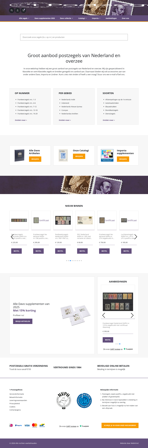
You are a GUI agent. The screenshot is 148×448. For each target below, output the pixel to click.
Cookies (12, 407)
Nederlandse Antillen (70, 114)
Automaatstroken (112, 103)
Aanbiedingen (111, 18)
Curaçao (65, 110)
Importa (95, 18)
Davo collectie (65, 18)
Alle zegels (23, 18)
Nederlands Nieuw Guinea (72, 106)
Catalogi (81, 18)
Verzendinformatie (16, 394)
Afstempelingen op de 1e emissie (118, 99)
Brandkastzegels (111, 110)
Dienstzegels (110, 114)
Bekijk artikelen (22, 321)
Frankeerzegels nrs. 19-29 (27, 114)
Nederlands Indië (68, 99)
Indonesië (65, 103)
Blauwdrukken (111, 106)
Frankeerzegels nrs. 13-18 (27, 110)
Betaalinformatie (15, 397)
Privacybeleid (14, 403)
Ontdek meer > (21, 120)
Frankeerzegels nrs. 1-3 (27, 99)
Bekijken (35, 159)
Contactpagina (15, 410)
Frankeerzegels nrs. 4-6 (27, 103)
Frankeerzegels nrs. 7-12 (27, 106)
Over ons (125, 18)
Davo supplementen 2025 (45, 18)
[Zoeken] (11, 10)
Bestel (16, 251)
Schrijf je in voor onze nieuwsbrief (120, 425)
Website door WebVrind (129, 443)
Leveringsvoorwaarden (18, 400)
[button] (12, 236)
